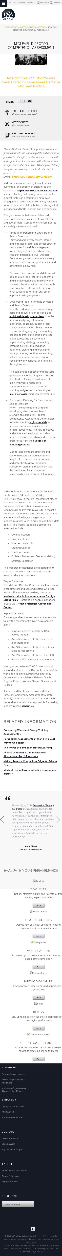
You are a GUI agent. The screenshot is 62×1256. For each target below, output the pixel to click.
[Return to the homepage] (8, 20)
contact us (27, 706)
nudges (24, 390)
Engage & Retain (10, 1181)
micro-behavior (18, 394)
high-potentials (38, 422)
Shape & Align (8, 1144)
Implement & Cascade (12, 1117)
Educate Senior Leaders (13, 1074)
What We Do (11, 27)
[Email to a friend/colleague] (29, 102)
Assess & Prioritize (10, 1138)
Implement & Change (12, 1149)
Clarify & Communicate (12, 1106)
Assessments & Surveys (32, 27)
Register (21, 3)
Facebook (33, 1229)
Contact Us (10, 3)
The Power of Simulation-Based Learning (27, 747)
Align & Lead (8, 1112)
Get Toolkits (21, 123)
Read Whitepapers (23, 135)
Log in (30, 3)
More (39, 905)
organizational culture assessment (37, 190)
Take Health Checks (24, 112)
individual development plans (26, 316)
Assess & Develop (10, 1176)
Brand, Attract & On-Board (14, 1170)
